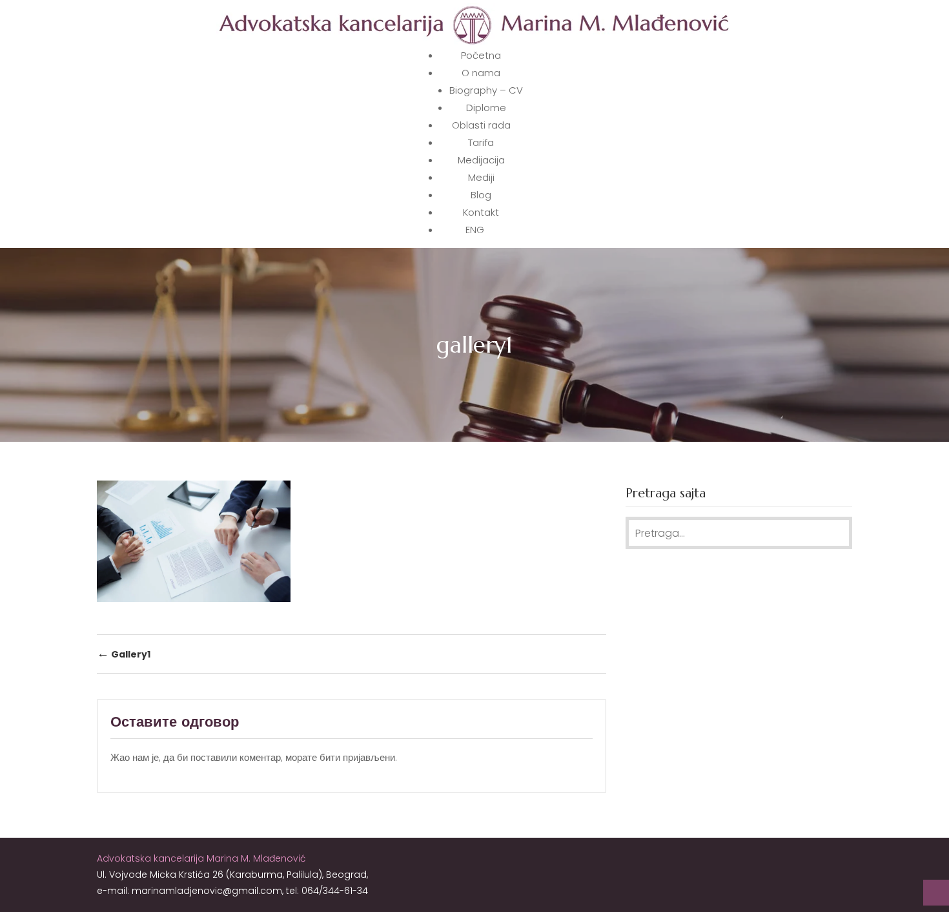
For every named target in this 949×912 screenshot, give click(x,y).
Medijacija (481, 160)
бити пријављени (357, 757)
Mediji (481, 177)
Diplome (486, 107)
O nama (481, 72)
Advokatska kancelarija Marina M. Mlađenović (201, 858)
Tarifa (481, 142)
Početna (481, 55)
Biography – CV (486, 90)
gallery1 (123, 653)
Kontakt (481, 212)
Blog (481, 195)
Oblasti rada (481, 125)
